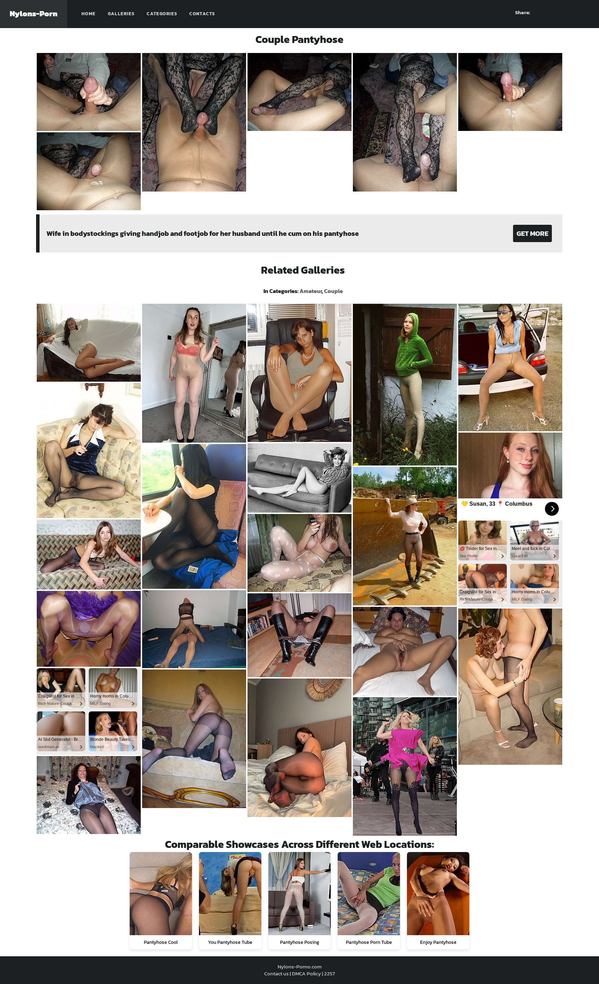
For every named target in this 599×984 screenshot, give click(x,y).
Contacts (202, 13)
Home (88, 13)
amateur (311, 291)
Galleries (121, 13)
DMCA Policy (306, 973)
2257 (329, 973)
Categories (162, 13)
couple (333, 291)
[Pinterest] (559, 12)
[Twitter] (584, 12)
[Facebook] (546, 12)
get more (532, 233)
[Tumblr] (571, 12)
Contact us (276, 973)
